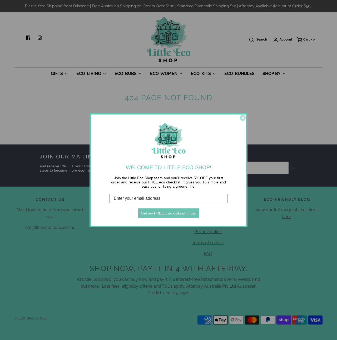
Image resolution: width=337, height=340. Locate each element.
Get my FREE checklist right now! (168, 213)
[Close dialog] (242, 118)
